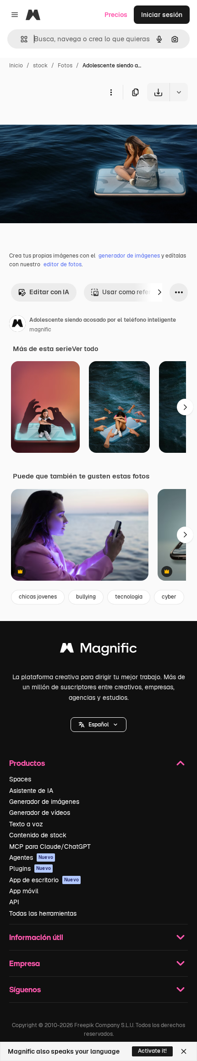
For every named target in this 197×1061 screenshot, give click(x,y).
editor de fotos (63, 264)
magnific (40, 329)
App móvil (23, 891)
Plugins (30, 868)
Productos (27, 763)
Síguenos (25, 989)
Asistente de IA (31, 790)
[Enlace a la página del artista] (17, 325)
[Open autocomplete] (20, 39)
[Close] (183, 1051)
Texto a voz (26, 824)
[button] (98, 724)
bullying (86, 596)
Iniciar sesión (161, 15)
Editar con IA (49, 292)
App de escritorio (44, 880)
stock (40, 65)
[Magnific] (98, 650)
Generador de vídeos (39, 812)
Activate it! (152, 1051)
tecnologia (128, 596)
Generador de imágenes (44, 801)
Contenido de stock (37, 835)
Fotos (65, 65)
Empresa (24, 963)
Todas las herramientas (43, 913)
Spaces (20, 779)
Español (98, 724)
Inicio (16, 65)
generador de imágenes (129, 255)
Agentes (31, 857)
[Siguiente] (159, 292)
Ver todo (85, 349)
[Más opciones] (111, 92)
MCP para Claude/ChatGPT (50, 846)
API (14, 902)
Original (58, 122)
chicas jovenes (38, 596)
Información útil (36, 937)
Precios (115, 15)
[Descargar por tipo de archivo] (179, 92)
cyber (169, 596)
